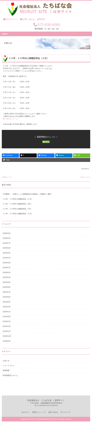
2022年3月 (7, 307)
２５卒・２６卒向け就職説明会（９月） (18, 199)
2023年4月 (7, 277)
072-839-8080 (48, 25)
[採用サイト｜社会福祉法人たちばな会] (42, 16)
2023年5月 (7, 272)
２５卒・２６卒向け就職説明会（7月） (17, 209)
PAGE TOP (88, 415)
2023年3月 (7, 282)
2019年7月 (7, 321)
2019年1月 (7, 331)
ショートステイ (8, 366)
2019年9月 (7, 316)
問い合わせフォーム (10, 119)
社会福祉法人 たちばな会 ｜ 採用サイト (46, 400)
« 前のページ (7, 177)
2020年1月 (7, 312)
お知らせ (6, 361)
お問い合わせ (53, 412)
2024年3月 (7, 263)
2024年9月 (7, 238)
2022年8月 (7, 287)
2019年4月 (7, 326)
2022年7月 (7, 292)
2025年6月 (7, 233)
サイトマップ (65, 412)
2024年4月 (7, 258)
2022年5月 (7, 302)
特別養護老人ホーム (10, 375)
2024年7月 (7, 243)
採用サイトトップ (39, 412)
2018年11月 (7, 336)
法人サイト (26, 412)
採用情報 (6, 370)
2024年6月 (7, 248)
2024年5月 (7, 253)
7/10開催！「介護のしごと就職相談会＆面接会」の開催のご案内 (27, 194)
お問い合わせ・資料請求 (34, 19)
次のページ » (85, 177)
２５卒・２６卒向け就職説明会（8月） (17, 204)
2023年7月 (7, 267)
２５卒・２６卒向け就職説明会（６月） (18, 214)
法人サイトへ (12, 19)
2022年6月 (7, 297)
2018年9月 (7, 341)
